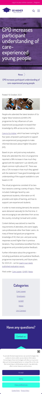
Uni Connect (21, 310)
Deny (21, 379)
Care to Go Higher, (9, 133)
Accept (21, 372)
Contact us (21, 336)
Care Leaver (17, 271)
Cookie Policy (16, 391)
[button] (39, 351)
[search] (33, 11)
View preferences (21, 385)
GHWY (25, 271)
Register (37, 2)
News (30, 271)
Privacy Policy (25, 391)
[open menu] (38, 11)
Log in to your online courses (22, 2)
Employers (21, 296)
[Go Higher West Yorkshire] (12, 12)
